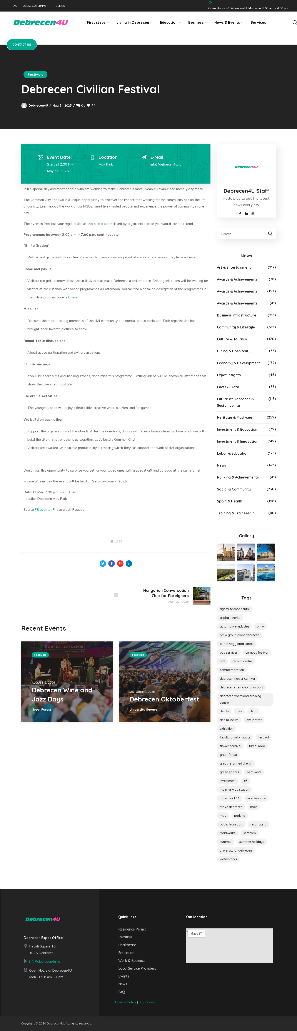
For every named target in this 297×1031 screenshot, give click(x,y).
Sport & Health (229, 501)
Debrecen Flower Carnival (237, 679)
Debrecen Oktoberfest (164, 699)
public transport (231, 824)
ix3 (245, 781)
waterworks (228, 859)
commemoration (232, 670)
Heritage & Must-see (234, 417)
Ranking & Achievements (238, 477)
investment (228, 781)
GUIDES (60, 6)
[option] (67, 681)
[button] (295, 22)
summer (226, 842)
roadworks (227, 833)
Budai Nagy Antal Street (237, 644)
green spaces (229, 772)
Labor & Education (233, 453)
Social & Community (234, 489)
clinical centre (242, 661)
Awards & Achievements (237, 279)
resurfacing (258, 824)
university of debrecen (236, 850)
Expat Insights (229, 375)
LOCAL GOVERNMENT (36, 6)
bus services (229, 652)
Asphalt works (230, 618)
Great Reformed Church (236, 763)
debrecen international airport (241, 687)
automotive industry (234, 626)
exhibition (227, 729)
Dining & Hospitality (233, 351)
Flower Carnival (230, 746)
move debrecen (231, 807)
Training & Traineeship (236, 513)
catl (222, 661)
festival (263, 737)
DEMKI (224, 711)
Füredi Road (257, 746)
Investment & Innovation (237, 441)
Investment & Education (237, 429)
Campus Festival (256, 652)
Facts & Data (228, 387)
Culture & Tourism (232, 339)
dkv (239, 711)
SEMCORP (249, 833)
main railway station (234, 790)
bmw (260, 626)
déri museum (229, 720)
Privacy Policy (125, 1002)
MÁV (253, 807)
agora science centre (235, 609)
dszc (253, 711)
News (221, 465)
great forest (228, 755)
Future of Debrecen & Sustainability (235, 402)
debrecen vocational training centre (240, 699)
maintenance (256, 798)
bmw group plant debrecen (239, 635)
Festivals (35, 74)
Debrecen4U (38, 105)
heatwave (254, 772)
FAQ (14, 6)
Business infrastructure (236, 315)
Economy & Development (238, 363)
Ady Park (106, 164)
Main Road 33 (229, 798)
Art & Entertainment (234, 267)
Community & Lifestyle (236, 327)
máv (223, 816)
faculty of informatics (235, 737)
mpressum (149, 1002)
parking (239, 816)
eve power (254, 720)
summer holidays (251, 842)
